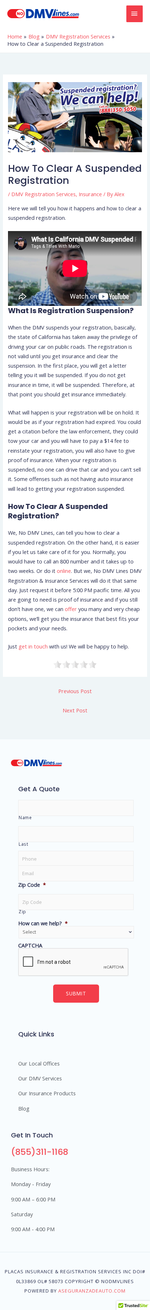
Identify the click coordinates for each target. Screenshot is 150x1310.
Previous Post (75, 691)
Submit (76, 993)
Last (23, 844)
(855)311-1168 (39, 1152)
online (64, 570)
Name (25, 817)
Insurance (90, 194)
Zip (22, 911)
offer (71, 608)
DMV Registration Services (43, 194)
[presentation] (73, 962)
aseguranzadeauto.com (92, 1290)
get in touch (33, 646)
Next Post (75, 710)
